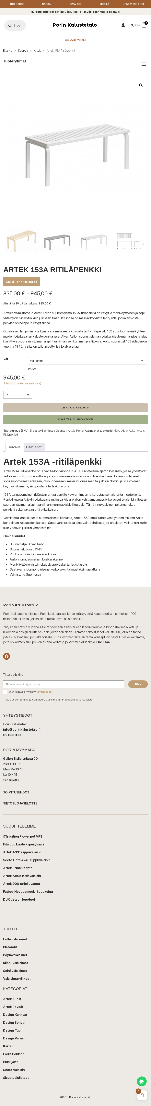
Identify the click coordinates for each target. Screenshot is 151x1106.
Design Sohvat (14, 1022)
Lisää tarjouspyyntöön (75, 419)
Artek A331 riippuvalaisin (22, 852)
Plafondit (10, 947)
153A (116, 430)
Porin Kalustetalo (74, 25)
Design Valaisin (15, 1038)
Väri (6, 359)
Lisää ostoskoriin (75, 407)
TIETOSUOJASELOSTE (20, 803)
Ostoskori (17, 4)
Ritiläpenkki (10, 434)
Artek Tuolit (12, 999)
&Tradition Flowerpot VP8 (22, 836)
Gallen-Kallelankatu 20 (20, 759)
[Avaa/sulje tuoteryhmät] (144, 63)
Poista (32, 369)
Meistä (104, 4)
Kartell (8, 1046)
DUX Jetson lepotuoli (19, 899)
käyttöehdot (44, 691)
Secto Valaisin (14, 1070)
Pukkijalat (10, 1062)
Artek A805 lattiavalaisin (22, 876)
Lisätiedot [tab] (34, 447)
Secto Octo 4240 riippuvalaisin (27, 860)
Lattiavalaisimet (15, 939)
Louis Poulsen (14, 1054)
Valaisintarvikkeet (16, 979)
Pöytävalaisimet (15, 955)
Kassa (46, 4)
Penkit (80, 430)
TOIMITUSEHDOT (16, 792)
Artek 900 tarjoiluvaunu (21, 884)
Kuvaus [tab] (14, 447)
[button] (141, 85)
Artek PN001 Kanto (17, 868)
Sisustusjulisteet (16, 1078)
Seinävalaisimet (15, 971)
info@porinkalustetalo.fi (22, 729)
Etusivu (7, 50)
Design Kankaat (15, 1015)
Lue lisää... (104, 642)
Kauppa (23, 50)
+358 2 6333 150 (133, 4)
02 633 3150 (12, 735)
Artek (37, 50)
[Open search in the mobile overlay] (15, 25)
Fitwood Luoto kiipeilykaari (23, 844)
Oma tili (75, 4)
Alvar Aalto (128, 430)
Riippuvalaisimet (15, 963)
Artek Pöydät (13, 1007)
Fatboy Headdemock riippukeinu (28, 892)
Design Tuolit (13, 1030)
